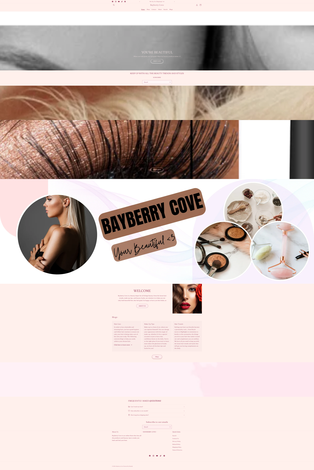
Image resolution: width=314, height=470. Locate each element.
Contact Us (175, 438)
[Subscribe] (170, 82)
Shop (157, 357)
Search (174, 435)
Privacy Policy (176, 441)
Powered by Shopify (128, 466)
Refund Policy (176, 444)
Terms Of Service (177, 450)
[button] (114, 5)
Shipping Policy (176, 447)
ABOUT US (142, 306)
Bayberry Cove (119, 466)
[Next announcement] (174, 1)
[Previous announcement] (139, 1)
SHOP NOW (157, 61)
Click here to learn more (122, 345)
